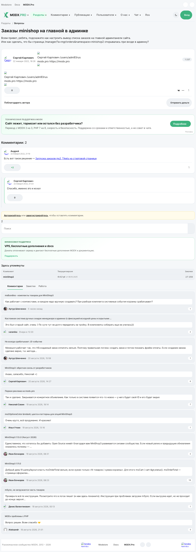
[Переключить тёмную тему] (176, 15)
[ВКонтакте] (179, 90)
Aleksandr (14, 529)
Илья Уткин (14, 427)
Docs (17, 4)
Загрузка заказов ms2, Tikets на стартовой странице (66, 158)
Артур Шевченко (17, 309)
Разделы (38, 14)
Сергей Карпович (23, 57)
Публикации (82, 14)
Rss (147, 14)
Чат (136, 14)
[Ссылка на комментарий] (182, 167)
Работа (42, 286)
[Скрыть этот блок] (192, 118)
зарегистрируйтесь (37, 215)
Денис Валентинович (19, 506)
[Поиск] (191, 228)
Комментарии (59, 14)
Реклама (189, 132)
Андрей (15, 151)
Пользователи (105, 14)
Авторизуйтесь (12, 215)
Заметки (31, 286)
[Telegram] (185, 4)
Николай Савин (16, 404)
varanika (13, 332)
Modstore (6, 4)
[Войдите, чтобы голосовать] (8, 90)
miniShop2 (8, 277)
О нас (124, 14)
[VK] (192, 4)
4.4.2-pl (61, 277)
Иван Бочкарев (16, 454)
